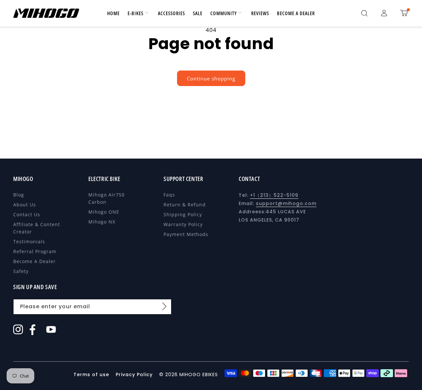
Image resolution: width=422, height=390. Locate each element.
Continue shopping (211, 78)
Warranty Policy (183, 224)
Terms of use (92, 374)
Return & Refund (185, 204)
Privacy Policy (134, 374)
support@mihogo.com (286, 203)
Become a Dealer (34, 261)
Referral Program (34, 251)
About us (24, 204)
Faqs (169, 195)
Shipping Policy (183, 214)
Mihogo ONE (103, 212)
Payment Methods (186, 234)
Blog (18, 195)
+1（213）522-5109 (274, 195)
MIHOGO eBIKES (198, 374)
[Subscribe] (164, 306)
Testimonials (29, 241)
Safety (21, 271)
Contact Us (26, 214)
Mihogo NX (101, 222)
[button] (364, 13)
